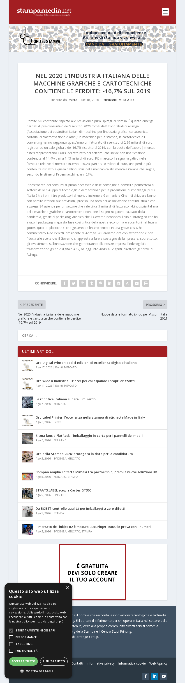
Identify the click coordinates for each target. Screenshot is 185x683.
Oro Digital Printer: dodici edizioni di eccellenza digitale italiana (86, 363)
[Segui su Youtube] (163, 676)
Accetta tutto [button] (23, 661)
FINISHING (60, 440)
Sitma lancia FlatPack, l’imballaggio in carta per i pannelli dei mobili (89, 435)
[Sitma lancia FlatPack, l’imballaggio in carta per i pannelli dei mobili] (27, 438)
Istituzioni (110, 100)
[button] (38, 671)
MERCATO (126, 100)
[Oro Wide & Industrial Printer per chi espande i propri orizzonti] (27, 384)
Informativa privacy (101, 663)
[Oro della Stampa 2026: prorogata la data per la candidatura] (27, 456)
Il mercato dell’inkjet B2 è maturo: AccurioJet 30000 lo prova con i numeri (93, 527)
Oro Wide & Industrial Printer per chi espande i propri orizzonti (85, 381)
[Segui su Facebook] (145, 676)
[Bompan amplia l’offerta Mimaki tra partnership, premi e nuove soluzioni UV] (27, 475)
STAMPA (73, 477)
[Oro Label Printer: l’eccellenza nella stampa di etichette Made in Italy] (27, 420)
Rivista (72, 100)
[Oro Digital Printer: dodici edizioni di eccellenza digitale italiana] (27, 365)
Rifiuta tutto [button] (54, 661)
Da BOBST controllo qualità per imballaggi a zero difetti (80, 508)
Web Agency (158, 663)
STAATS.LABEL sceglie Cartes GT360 (63, 490)
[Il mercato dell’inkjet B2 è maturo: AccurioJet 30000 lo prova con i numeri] (27, 529)
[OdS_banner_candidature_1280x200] (92, 50)
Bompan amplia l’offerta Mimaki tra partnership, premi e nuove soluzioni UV (96, 472)
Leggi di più (55, 621)
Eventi (59, 367)
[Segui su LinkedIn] (154, 676)
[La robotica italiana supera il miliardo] (27, 402)
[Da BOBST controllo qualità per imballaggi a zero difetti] (27, 511)
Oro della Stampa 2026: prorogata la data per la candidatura (84, 454)
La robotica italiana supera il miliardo (66, 399)
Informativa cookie (132, 663)
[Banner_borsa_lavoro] (92, 599)
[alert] (38, 630)
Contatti (77, 663)
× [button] (67, 588)
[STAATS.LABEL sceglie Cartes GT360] (27, 493)
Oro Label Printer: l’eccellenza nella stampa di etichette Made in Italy (90, 417)
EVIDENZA (60, 458)
